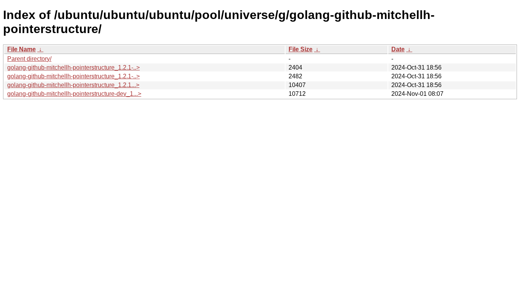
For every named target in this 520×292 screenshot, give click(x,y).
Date (398, 49)
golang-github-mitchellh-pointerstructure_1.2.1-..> (73, 67)
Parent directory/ (29, 59)
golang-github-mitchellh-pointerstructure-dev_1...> (74, 93)
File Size (301, 49)
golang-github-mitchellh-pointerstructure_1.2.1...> (73, 85)
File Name (21, 49)
